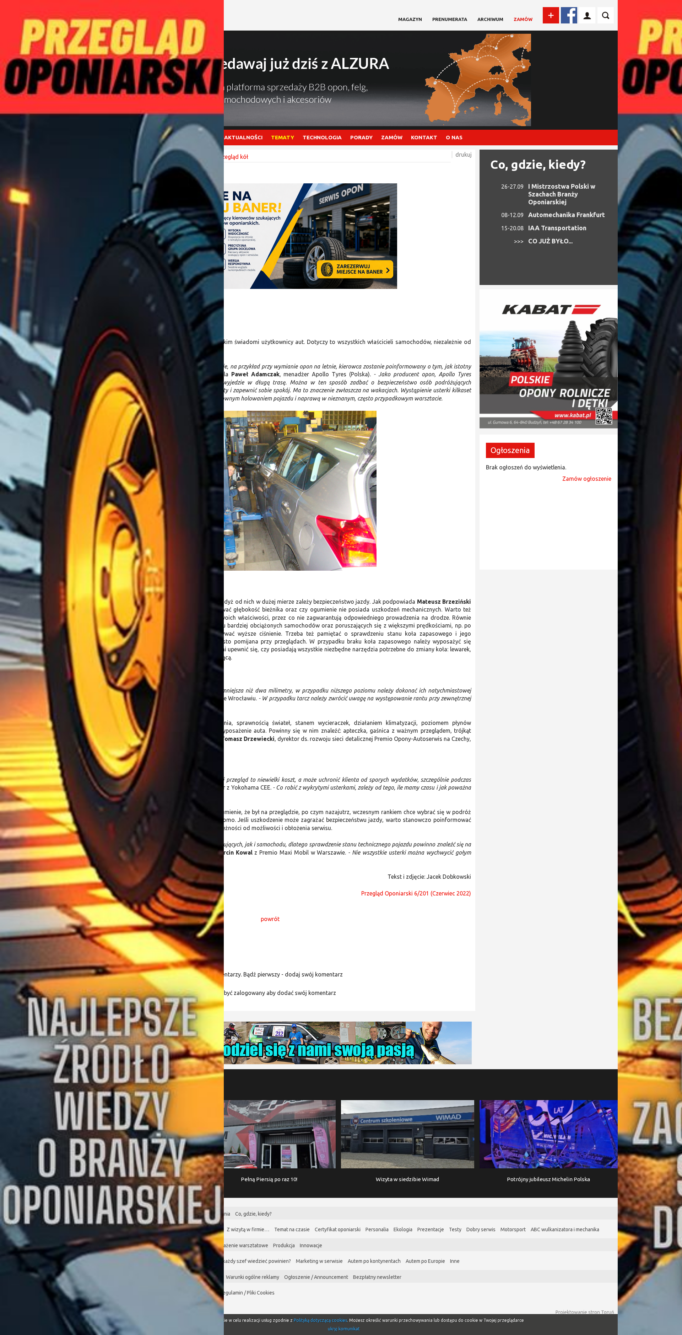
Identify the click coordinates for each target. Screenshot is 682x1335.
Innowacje (311, 1245)
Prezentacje (430, 1229)
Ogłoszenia (510, 450)
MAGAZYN (410, 19)
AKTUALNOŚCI (243, 137)
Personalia (377, 1229)
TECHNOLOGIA (322, 137)
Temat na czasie (292, 1229)
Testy (455, 1229)
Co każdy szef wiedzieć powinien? (253, 1261)
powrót (270, 919)
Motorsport (513, 1229)
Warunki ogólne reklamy (252, 1277)
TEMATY (282, 137)
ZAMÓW (391, 137)
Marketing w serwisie (319, 1261)
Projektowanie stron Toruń (585, 1312)
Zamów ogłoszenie (586, 478)
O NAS (454, 137)
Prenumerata (449, 19)
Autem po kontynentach (374, 1261)
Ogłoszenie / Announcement (316, 1277)
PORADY (361, 137)
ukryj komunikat (344, 1328)
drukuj (463, 154)
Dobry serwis (481, 1229)
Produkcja (284, 1245)
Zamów (523, 19)
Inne (455, 1261)
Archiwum (490, 19)
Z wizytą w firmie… (248, 1229)
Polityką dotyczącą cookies (320, 1320)
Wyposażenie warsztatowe (238, 1245)
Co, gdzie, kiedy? (538, 164)
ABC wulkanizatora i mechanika (565, 1229)
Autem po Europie (425, 1261)
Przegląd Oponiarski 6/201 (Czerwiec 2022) (416, 893)
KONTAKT (424, 137)
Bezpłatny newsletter (377, 1277)
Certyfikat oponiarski (338, 1229)
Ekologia (403, 1229)
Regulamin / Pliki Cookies (247, 1293)
